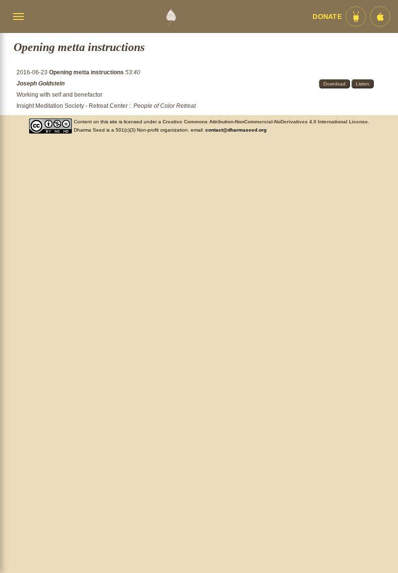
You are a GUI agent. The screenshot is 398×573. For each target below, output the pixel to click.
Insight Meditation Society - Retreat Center (72, 105)
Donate (327, 16)
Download (334, 83)
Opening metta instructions (87, 72)
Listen (362, 83)
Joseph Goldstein (41, 83)
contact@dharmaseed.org (235, 130)
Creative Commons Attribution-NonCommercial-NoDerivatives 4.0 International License (265, 121)
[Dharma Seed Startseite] (171, 16)
